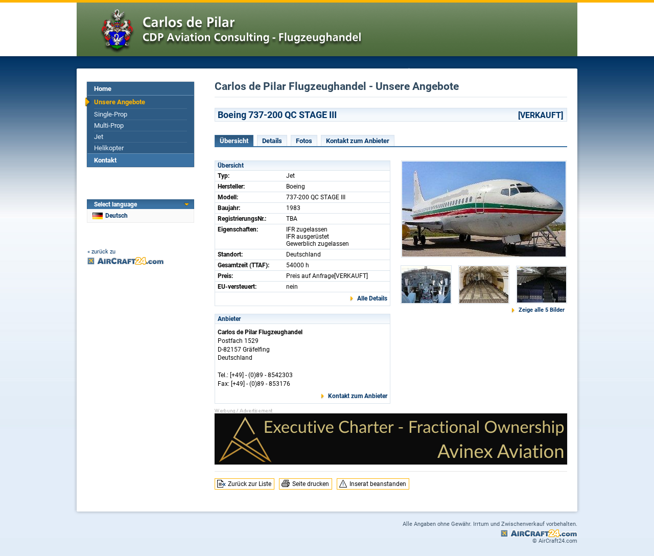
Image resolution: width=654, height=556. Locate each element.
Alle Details (372, 298)
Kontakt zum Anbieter (357, 141)
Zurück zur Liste (249, 484)
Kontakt (105, 160)
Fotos (304, 141)
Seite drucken (310, 484)
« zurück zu (101, 251)
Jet (98, 137)
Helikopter (109, 148)
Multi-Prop (109, 125)
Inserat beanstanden (377, 484)
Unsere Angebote (119, 102)
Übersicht (234, 141)
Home (102, 88)
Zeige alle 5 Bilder (542, 310)
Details (272, 141)
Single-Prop (110, 114)
